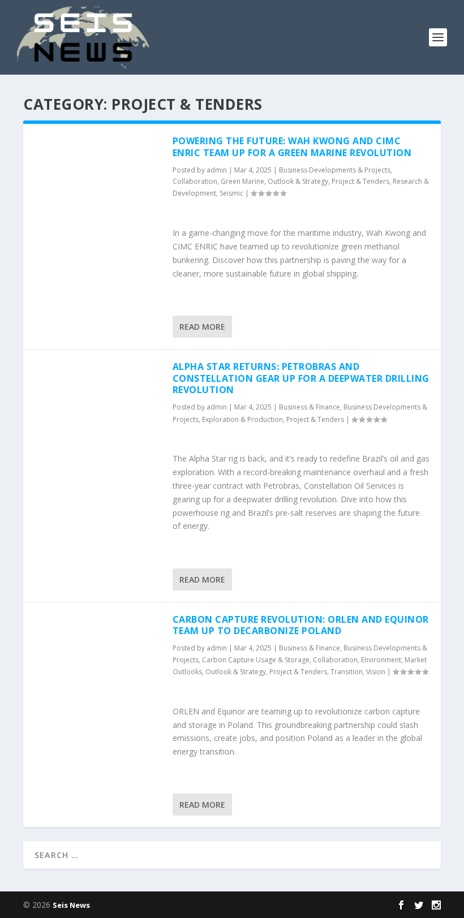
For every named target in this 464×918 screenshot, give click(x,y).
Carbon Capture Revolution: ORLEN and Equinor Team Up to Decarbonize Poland (301, 625)
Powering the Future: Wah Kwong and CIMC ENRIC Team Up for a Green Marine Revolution (292, 147)
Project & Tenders (360, 181)
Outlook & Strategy (298, 181)
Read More (202, 326)
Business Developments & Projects (334, 170)
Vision (375, 671)
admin (217, 170)
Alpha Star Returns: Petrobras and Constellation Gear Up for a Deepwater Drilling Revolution (301, 378)
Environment (381, 660)
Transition (346, 671)
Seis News (71, 905)
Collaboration (195, 181)
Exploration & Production (242, 419)
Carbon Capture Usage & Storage (256, 660)
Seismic (231, 193)
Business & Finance (309, 407)
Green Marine (242, 181)
